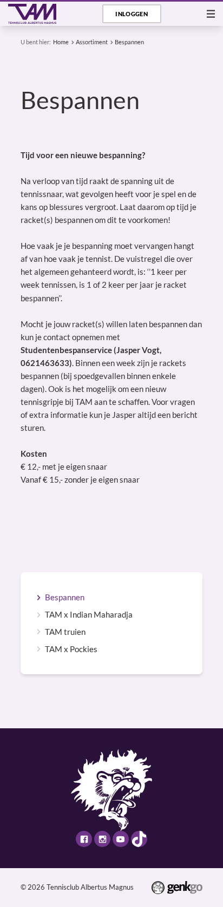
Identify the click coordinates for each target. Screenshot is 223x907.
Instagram (102, 839)
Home (61, 41)
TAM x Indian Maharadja (89, 614)
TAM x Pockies (71, 649)
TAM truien (65, 632)
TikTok (139, 839)
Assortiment (92, 41)
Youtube (121, 839)
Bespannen (129, 41)
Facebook (84, 839)
